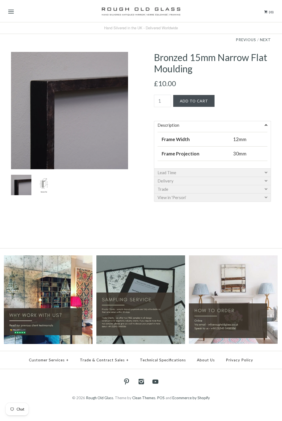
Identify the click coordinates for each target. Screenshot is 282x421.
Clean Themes (143, 398)
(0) (271, 12)
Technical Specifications (163, 360)
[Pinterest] (127, 381)
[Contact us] (233, 259)
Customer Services (49, 360)
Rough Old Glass (99, 398)
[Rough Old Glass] (141, 11)
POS (161, 398)
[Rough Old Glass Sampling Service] (140, 259)
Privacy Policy (239, 360)
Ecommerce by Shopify (191, 398)
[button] (212, 125)
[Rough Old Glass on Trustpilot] (48, 259)
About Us (206, 360)
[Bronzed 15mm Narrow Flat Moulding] (43, 178)
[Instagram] (141, 381)
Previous (246, 40)
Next (265, 40)
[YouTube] (155, 381)
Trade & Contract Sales (104, 360)
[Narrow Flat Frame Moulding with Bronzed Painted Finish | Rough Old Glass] (69, 56)
